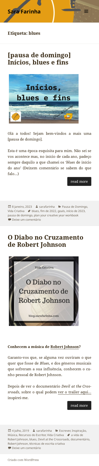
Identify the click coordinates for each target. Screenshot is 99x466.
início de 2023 (75, 211)
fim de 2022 (48, 211)
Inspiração (79, 431)
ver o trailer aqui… (74, 391)
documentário (80, 439)
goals (61, 211)
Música (12, 435)
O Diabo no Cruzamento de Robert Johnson (45, 241)
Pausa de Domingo (74, 207)
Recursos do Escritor (32, 435)
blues (35, 211)
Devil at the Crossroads (53, 439)
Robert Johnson (64, 346)
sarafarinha (47, 207)
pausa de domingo (20, 215)
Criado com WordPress (23, 460)
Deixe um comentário (26, 220)
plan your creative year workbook (56, 215)
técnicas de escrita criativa (47, 444)
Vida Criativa (16, 211)
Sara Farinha (24, 11)
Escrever (64, 431)
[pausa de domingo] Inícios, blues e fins (39, 58)
